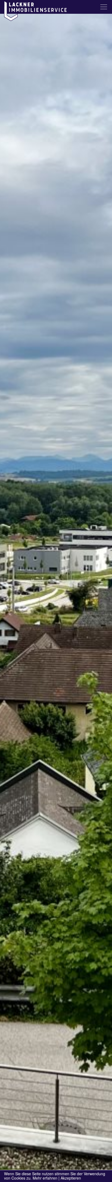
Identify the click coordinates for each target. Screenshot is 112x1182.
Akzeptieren (71, 1178)
